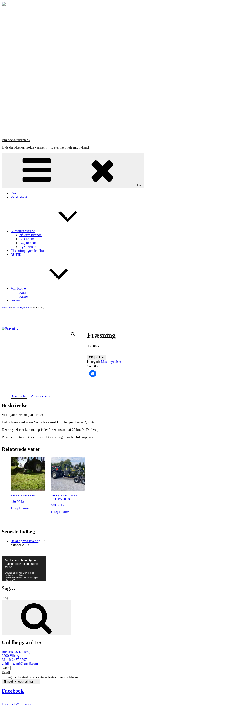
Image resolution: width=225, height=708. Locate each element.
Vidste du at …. (21, 197)
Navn (5, 668)
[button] (73, 334)
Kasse (23, 296)
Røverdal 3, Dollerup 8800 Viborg (16, 654)
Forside (6, 307)
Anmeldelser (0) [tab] (42, 396)
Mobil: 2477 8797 (14, 659)
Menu (138, 185)
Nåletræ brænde (30, 235)
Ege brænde (27, 247)
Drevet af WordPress (16, 704)
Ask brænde (27, 239)
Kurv (23, 292)
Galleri (15, 300)
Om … (15, 193)
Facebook (13, 691)
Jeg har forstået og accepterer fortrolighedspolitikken (43, 677)
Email (6, 672)
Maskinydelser (21, 307)
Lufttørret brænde (23, 231)
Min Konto (18, 288)
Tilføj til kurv (97, 357)
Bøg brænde (27, 243)
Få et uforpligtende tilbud (28, 251)
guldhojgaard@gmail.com (20, 663)
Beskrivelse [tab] (19, 396)
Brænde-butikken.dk (16, 140)
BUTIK (16, 254)
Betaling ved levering (25, 541)
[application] (24, 568)
